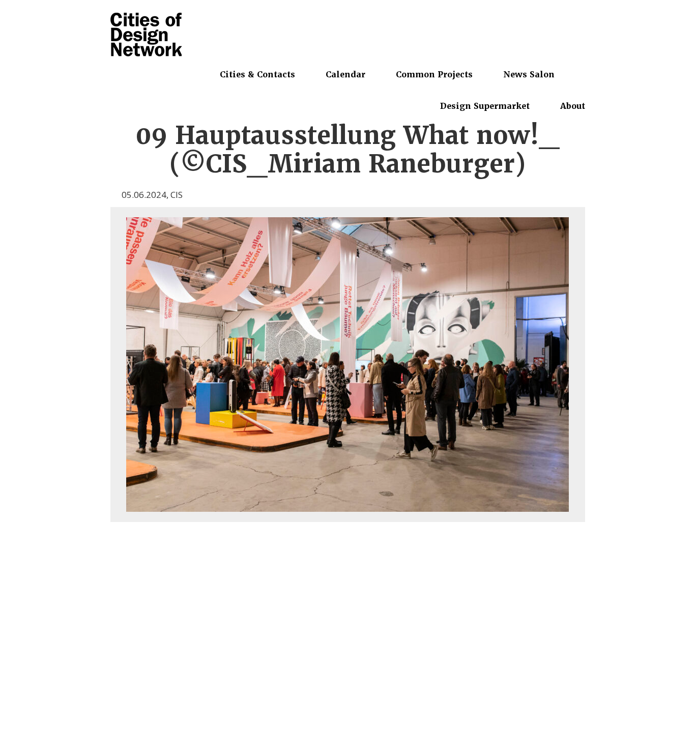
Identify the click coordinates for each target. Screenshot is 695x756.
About (572, 106)
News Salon (529, 74)
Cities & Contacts (257, 74)
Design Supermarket (485, 106)
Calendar (345, 74)
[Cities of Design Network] (146, 35)
